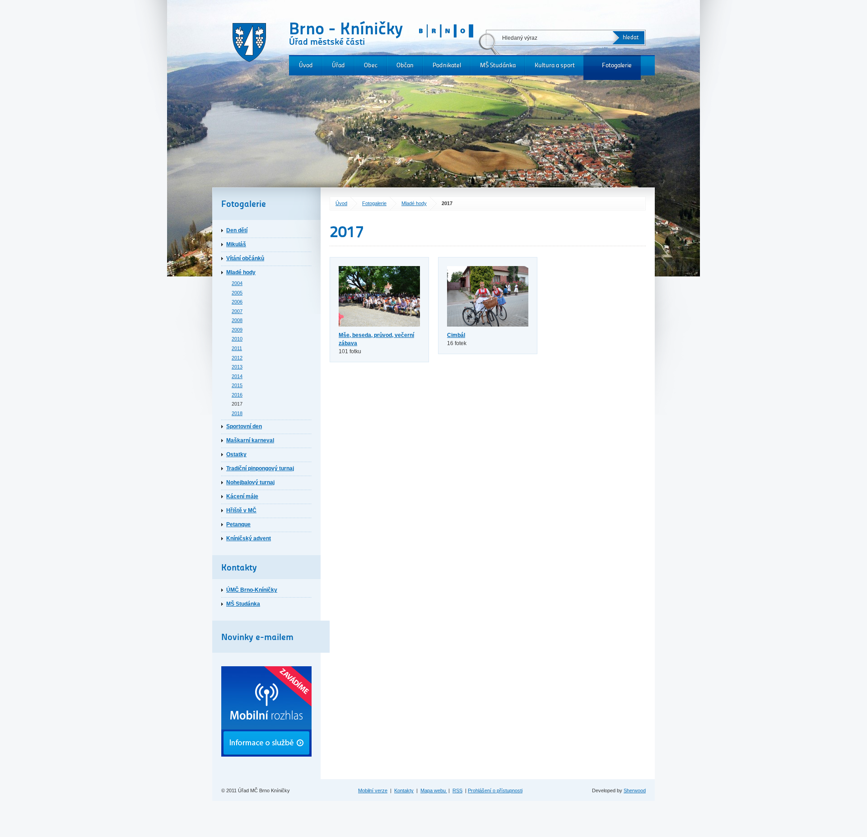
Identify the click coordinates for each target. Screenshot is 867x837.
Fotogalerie (617, 65)
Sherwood (635, 790)
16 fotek (456, 339)
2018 (237, 413)
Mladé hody (414, 203)
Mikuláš (236, 244)
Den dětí (236, 230)
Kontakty (404, 790)
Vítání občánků (245, 258)
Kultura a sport (555, 65)
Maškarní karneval (250, 440)
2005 (237, 292)
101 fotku (376, 343)
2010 (237, 338)
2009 (237, 329)
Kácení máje (242, 496)
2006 (237, 301)
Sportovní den (244, 426)
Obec (371, 65)
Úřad (338, 65)
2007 (237, 311)
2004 (237, 283)
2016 (237, 394)
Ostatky (236, 454)
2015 (237, 385)
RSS (457, 790)
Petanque (238, 524)
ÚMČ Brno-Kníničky (251, 590)
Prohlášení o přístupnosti (495, 790)
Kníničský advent (248, 538)
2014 (237, 376)
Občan (405, 65)
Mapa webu (433, 790)
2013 (237, 366)
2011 (237, 348)
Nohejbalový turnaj (250, 482)
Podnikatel (447, 65)
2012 (237, 357)
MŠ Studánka (498, 65)
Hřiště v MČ (241, 510)
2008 (237, 320)
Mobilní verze (372, 790)
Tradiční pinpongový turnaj (260, 468)
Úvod (306, 65)
